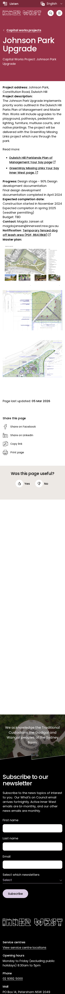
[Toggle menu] (59, 13)
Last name (10, 838)
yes (27, 484)
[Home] (22, 13)
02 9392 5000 (13, 978)
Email (6, 857)
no (46, 484)
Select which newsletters (21, 875)
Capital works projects (23, 30)
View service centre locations (24, 947)
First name (10, 820)
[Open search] (51, 13)
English (52, 3)
